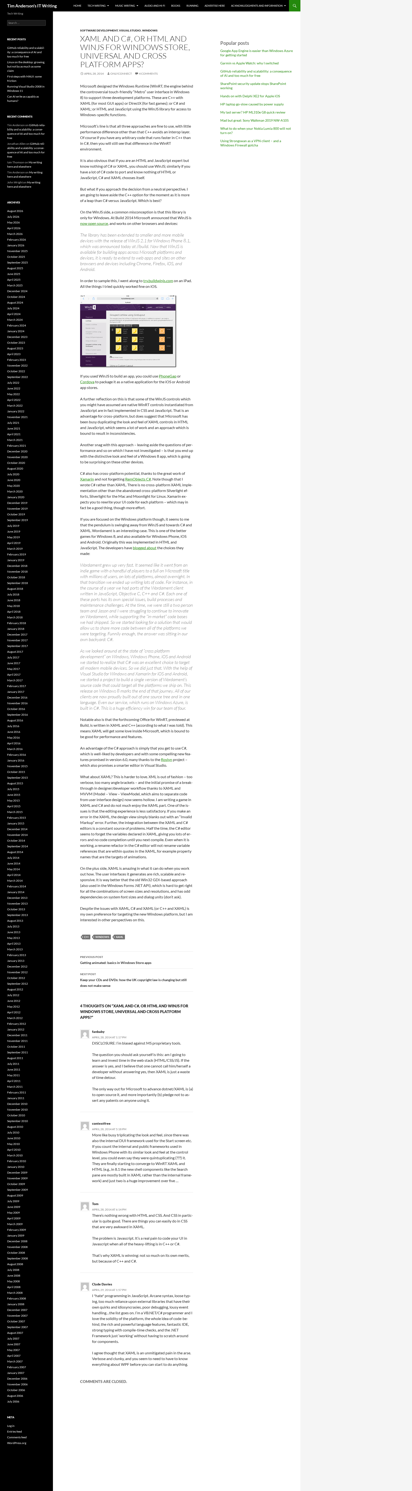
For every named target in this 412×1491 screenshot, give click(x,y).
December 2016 (17, 697)
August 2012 (15, 989)
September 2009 (17, 1189)
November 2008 (17, 1247)
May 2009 (13, 1212)
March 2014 (15, 880)
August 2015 (15, 783)
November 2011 (17, 1041)
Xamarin (87, 479)
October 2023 (16, 342)
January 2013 (15, 961)
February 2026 (16, 239)
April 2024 (14, 314)
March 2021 (15, 440)
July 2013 (13, 926)
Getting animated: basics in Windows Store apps (115, 960)
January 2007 (15, 1373)
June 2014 (13, 863)
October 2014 (16, 840)
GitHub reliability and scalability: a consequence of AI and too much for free (256, 73)
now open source (94, 223)
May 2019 (13, 537)
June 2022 (13, 388)
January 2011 (15, 1098)
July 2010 (13, 1132)
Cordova (87, 381)
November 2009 (17, 1178)
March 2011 (15, 1086)
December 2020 (17, 451)
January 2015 (15, 823)
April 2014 (14, 875)
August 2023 (15, 348)
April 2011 (14, 1081)
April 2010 (14, 1149)
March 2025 (15, 285)
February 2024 (16, 325)
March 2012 (15, 1018)
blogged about (144, 547)
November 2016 (17, 703)
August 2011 (15, 1058)
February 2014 (16, 886)
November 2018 (17, 571)
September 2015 (17, 777)
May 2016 (13, 737)
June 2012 (13, 1001)
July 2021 (13, 423)
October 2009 (16, 1184)
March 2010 (15, 1155)
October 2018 (16, 577)
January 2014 (15, 892)
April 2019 (14, 543)
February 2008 (16, 1298)
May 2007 (13, 1350)
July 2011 (13, 1064)
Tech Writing (97, 5)
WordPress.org (16, 1443)
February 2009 (16, 1230)
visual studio (130, 30)
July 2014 (13, 857)
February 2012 (16, 1023)
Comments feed (17, 1437)
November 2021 (17, 417)
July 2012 (13, 995)
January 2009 (15, 1235)
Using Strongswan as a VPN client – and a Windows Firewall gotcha (250, 143)
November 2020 (17, 457)
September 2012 (17, 983)
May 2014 (13, 869)
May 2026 (13, 222)
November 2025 (17, 251)
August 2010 (15, 1127)
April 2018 (14, 611)
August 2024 (15, 302)
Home (77, 5)
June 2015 (13, 795)
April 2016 (14, 743)
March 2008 (15, 1292)
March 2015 (15, 812)
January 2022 (15, 411)
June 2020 (13, 480)
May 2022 (13, 394)
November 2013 (17, 903)
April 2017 (14, 674)
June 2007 (13, 1344)
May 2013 (13, 938)
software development (99, 30)
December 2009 (17, 1172)
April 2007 (14, 1355)
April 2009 (14, 1218)
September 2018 (17, 583)
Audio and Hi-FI (154, 5)
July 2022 (13, 382)
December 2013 (17, 898)
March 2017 (15, 680)
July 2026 (13, 216)
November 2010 (17, 1109)
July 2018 (13, 594)
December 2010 (17, 1104)
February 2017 (16, 686)
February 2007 (16, 1367)
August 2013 (15, 920)
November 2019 (17, 508)
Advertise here (215, 5)
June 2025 (13, 274)
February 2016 (16, 754)
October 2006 (16, 1390)
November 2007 (17, 1315)
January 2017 (15, 692)
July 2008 (13, 1270)
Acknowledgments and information (257, 5)
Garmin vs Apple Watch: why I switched (249, 63)
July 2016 (13, 726)
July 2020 (13, 474)
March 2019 (15, 548)
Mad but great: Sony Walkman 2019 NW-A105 (254, 120)
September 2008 (17, 1258)
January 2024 (15, 331)
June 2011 (13, 1069)
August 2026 (15, 211)
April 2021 (14, 434)
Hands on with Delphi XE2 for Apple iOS (250, 96)
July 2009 (13, 1201)
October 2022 (16, 371)
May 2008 (13, 1281)
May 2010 (13, 1144)
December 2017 (17, 634)
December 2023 (17, 337)
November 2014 (17, 835)
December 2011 (17, 1035)
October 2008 (16, 1252)
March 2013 (15, 949)
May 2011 (13, 1075)
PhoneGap (167, 376)
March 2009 (15, 1224)
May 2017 (13, 669)
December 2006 (17, 1378)
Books (175, 5)
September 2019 (17, 520)
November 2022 (17, 365)
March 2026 (15, 234)
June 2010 (13, 1138)
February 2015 (16, 817)
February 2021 (16, 445)
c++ (86, 936)
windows (150, 30)
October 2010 (16, 1115)
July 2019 (13, 526)
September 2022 (17, 377)
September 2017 (17, 646)
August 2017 (15, 651)
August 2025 (15, 268)
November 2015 (17, 766)
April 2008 (14, 1287)
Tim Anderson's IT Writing (32, 5)
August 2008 (15, 1264)
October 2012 (16, 978)
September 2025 (17, 262)
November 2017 (17, 640)
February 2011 (16, 1092)
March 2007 (15, 1361)
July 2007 (13, 1338)
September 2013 (17, 915)
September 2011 (17, 1052)
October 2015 (16, 772)
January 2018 (15, 629)
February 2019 (16, 554)
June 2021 (13, 428)
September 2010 (17, 1121)
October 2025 (16, 257)
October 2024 (16, 297)
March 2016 (15, 749)
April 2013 (14, 943)
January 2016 (15, 760)
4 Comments (148, 73)
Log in (11, 1426)
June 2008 (13, 1275)
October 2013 (16, 909)
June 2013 (13, 932)
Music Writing (125, 5)
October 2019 (16, 514)
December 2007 (17, 1310)
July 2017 (13, 657)
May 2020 (13, 485)
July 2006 (13, 1401)
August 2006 (15, 1396)
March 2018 (15, 617)
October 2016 (16, 709)
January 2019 (15, 560)
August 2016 (15, 720)
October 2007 (16, 1321)
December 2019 (17, 503)
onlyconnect (121, 73)
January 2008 (15, 1304)
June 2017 (13, 663)
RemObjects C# (138, 479)
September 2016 (17, 714)
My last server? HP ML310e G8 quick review (252, 112)
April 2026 (14, 228)
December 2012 (17, 966)
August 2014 (15, 852)
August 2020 (15, 468)
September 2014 (17, 846)
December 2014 (17, 829)
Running (192, 5)
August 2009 (15, 1195)
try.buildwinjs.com (158, 280)
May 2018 (13, 606)
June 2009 (13, 1207)
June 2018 (13, 600)
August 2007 (15, 1333)
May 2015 (13, 800)
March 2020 (15, 491)
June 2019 (13, 531)
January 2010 (15, 1167)
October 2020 (16, 463)
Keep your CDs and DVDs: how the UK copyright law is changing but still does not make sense (133, 980)
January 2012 (15, 1029)
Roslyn (166, 759)
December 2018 (17, 566)
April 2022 (14, 400)
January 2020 (15, 497)
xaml (119, 936)
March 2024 (15, 319)
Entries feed (14, 1431)
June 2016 (13, 732)
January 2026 (15, 245)
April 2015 (14, 806)
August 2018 (15, 588)
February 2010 (16, 1161)
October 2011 (16, 1046)
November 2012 (17, 972)
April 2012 (14, 1012)
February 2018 (16, 623)
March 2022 (15, 405)
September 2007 (17, 1327)
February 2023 (16, 360)
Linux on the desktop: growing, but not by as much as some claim (26, 66)
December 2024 (17, 291)
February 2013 (16, 955)
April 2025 (14, 279)
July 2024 (13, 308)
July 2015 (13, 789)
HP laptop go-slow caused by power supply (252, 104)
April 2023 (14, 354)
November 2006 (17, 1384)
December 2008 (17, 1241)
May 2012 (13, 1006)
